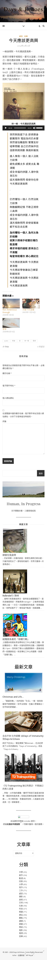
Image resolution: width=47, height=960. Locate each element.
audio (6, 341)
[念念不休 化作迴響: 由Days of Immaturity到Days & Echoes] (23, 721)
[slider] (39, 127)
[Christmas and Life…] (23, 683)
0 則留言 (40, 346)
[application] (23, 127)
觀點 (21, 918)
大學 (21, 884)
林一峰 (26, 341)
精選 (21, 911)
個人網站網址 (8, 398)
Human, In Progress (23, 503)
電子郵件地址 (9, 385)
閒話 (21, 927)
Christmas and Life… (13, 696)
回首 (21, 881)
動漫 (21, 878)
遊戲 (21, 924)
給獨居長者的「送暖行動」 (16, 639)
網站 (21, 915)
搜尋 (41, 473)
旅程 (21, 899)
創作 (21, 875)
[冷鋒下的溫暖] (31, 303)
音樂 (26, 36)
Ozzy (7, 346)
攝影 (21, 896)
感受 (21, 36)
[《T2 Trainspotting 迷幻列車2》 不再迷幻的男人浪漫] (23, 768)
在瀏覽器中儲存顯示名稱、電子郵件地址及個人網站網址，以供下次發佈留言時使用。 (23, 415)
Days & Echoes (23, 9)
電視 (21, 933)
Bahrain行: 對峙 (11, 595)
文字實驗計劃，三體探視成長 (23, 510)
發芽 (5, 329)
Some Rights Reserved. (34, 952)
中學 (21, 872)
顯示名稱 (7, 373)
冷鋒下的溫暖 (28, 309)
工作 (21, 890)
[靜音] (34, 128)
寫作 (21, 887)
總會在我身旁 (9, 554)
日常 (21, 902)
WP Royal (29, 955)
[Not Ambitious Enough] (11, 303)
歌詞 (34, 341)
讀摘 (21, 921)
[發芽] (11, 323)
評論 (4, 421)
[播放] (6, 128)
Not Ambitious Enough (10, 311)
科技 (21, 908)
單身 (13, 341)
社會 (21, 905)
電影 (21, 930)
